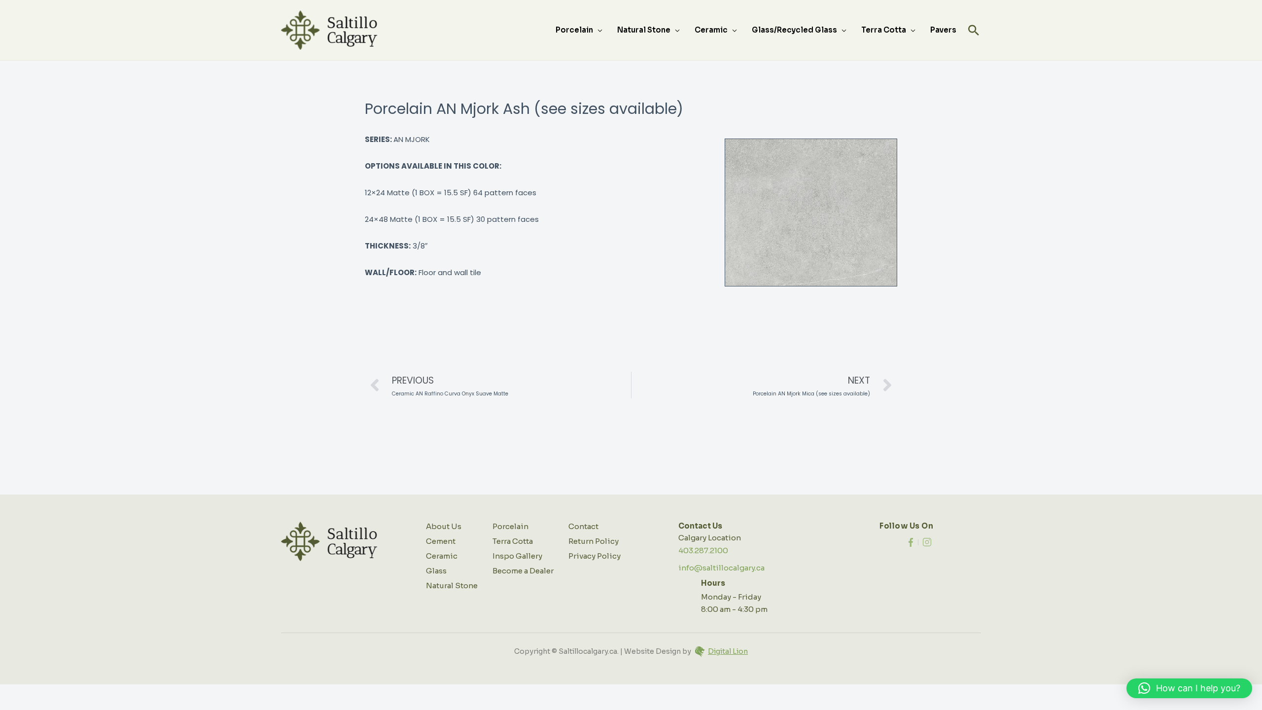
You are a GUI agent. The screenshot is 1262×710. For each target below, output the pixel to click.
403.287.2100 (703, 550)
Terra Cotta (883, 30)
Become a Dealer (523, 570)
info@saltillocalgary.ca (721, 567)
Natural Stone (643, 30)
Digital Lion (728, 651)
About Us (443, 526)
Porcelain (574, 30)
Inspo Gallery (517, 556)
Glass (436, 570)
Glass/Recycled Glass (794, 30)
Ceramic (711, 30)
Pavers (943, 30)
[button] (973, 30)
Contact (583, 526)
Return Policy (593, 541)
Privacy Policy (594, 556)
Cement (441, 541)
